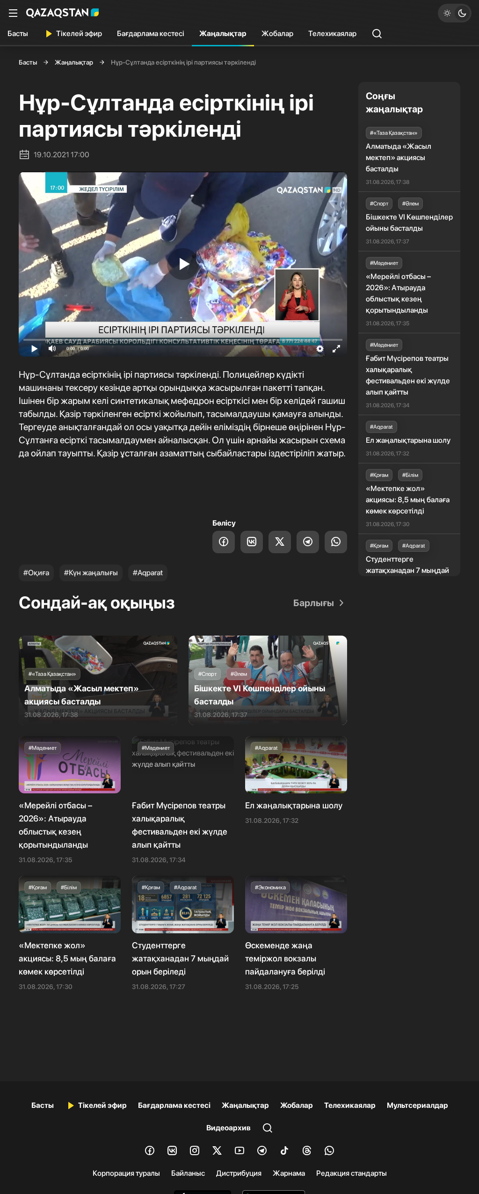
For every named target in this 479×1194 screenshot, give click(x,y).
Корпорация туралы (126, 1173)
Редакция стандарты (351, 1173)
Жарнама (289, 1173)
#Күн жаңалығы (91, 572)
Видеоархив (228, 1127)
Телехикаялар (332, 33)
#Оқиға (36, 572)
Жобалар (277, 33)
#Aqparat (148, 572)
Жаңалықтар (223, 33)
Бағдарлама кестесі (150, 33)
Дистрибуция (238, 1173)
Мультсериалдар (417, 1105)
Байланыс (188, 1173)
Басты (17, 33)
